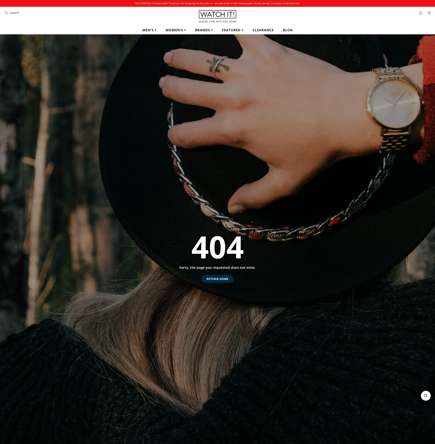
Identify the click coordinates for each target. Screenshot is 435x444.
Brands (203, 30)
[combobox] (24, 12)
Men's (148, 30)
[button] (426, 396)
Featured (232, 30)
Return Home (218, 279)
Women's (175, 30)
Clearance (263, 30)
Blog (288, 30)
